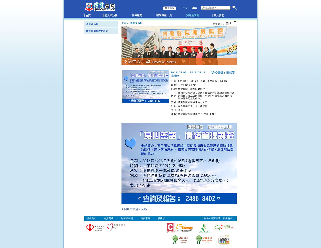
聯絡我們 (92, 218)
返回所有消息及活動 (134, 209)
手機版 (161, 218)
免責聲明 (109, 218)
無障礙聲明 (127, 218)
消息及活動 (92, 24)
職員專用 (145, 218)
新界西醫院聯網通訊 (97, 31)
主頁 (123, 23)
